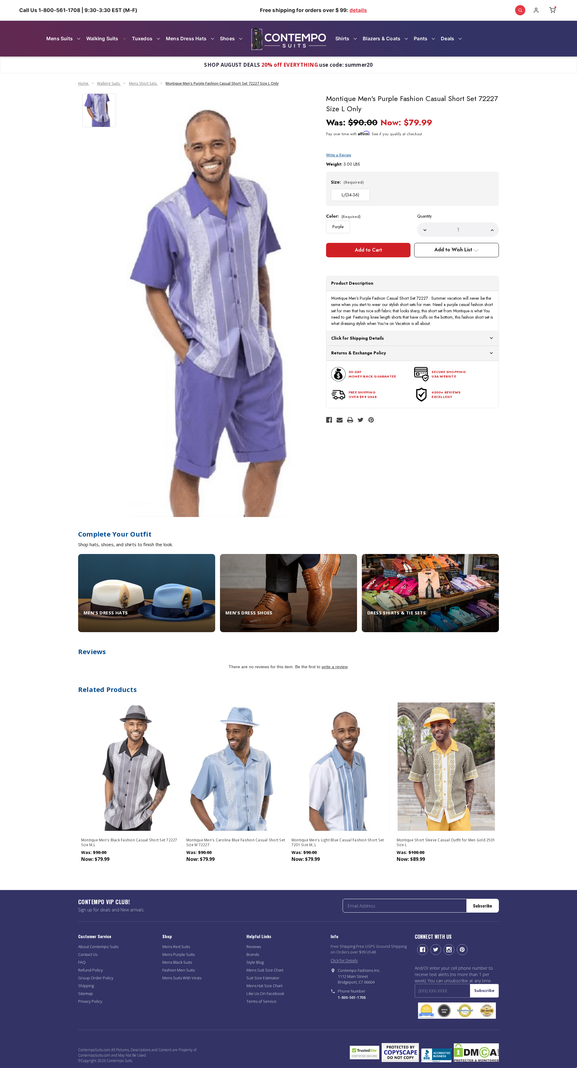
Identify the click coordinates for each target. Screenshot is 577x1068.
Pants (420, 38)
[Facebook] (329, 420)
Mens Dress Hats (186, 38)
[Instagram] (449, 949)
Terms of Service (261, 1001)
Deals (447, 38)
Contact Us (87, 954)
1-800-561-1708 (351, 997)
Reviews (253, 946)
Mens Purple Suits (178, 954)
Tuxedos (142, 38)
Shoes (227, 38)
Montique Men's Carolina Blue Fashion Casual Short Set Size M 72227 (235, 842)
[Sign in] (536, 10)
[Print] (350, 420)
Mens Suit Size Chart (264, 970)
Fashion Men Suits (178, 970)
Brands (252, 954)
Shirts (342, 38)
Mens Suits (59, 38)
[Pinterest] (371, 420)
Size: (347, 182)
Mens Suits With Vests (181, 978)
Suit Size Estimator (262, 978)
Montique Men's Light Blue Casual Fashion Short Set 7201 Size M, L (338, 842)
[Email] (340, 420)
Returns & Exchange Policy (358, 353)
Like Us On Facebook (265, 993)
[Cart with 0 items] (552, 10)
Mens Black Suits (177, 962)
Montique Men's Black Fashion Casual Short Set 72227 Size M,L (129, 842)
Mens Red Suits (176, 946)
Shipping (86, 985)
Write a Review (338, 155)
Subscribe (482, 905)
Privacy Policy (90, 1001)
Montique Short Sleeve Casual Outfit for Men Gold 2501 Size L (446, 842)
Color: (343, 216)
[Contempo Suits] (288, 38)
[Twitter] (361, 420)
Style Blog (255, 962)
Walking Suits (102, 38)
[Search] (520, 10)
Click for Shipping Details (357, 338)
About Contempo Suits (98, 946)
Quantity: (424, 216)
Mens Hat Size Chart (264, 985)
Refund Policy (90, 970)
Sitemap (85, 993)
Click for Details (344, 960)
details (358, 10)
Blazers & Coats (381, 38)
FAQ (82, 962)
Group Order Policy (95, 978)
